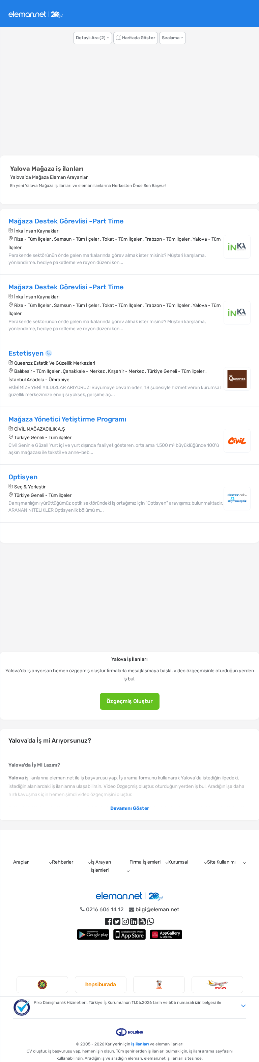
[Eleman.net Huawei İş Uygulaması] (166, 934)
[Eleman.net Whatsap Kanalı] (150, 921)
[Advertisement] (129, 103)
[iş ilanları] (35, 13)
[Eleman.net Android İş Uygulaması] (93, 934)
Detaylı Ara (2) (91, 37)
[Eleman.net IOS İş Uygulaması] (129, 934)
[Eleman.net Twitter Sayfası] (116, 921)
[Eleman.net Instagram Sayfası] (125, 921)
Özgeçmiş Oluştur (130, 701)
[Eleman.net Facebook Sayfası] (108, 921)
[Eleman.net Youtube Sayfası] (142, 921)
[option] (42, 984)
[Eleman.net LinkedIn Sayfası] (133, 921)
